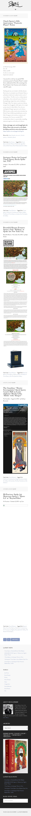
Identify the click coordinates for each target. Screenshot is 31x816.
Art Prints (6, 673)
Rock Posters (12, 142)
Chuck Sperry (15, 4)
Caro (7, 628)
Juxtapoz (18, 214)
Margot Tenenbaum (19, 479)
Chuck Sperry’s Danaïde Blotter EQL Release (14, 651)
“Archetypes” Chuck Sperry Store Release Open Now (16, 659)
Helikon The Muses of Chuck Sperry (14, 213)
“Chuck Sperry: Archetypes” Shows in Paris (13, 657)
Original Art (7, 684)
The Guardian (11, 481)
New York (22, 214)
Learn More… (6, 717)
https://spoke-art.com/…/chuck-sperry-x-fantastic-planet (14, 136)
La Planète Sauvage (18, 144)
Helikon (20, 212)
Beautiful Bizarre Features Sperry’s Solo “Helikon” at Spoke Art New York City (14, 229)
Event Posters (7, 675)
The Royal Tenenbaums (20, 481)
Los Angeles (11, 630)
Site (5, 691)
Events (5, 677)
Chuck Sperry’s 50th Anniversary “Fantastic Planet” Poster (12, 22)
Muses (16, 630)
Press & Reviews (12, 210)
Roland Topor (9, 145)
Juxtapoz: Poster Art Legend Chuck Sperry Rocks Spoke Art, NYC (14, 159)
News (5, 682)
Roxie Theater (16, 145)
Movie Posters (7, 679)
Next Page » (15, 639)
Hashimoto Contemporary (12, 212)
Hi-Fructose (6, 630)
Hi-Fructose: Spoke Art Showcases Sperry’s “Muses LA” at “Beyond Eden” (14, 496)
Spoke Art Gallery (23, 145)
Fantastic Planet (10, 144)
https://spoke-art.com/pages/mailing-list (13, 131)
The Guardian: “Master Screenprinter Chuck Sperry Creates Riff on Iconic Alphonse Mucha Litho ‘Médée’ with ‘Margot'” (14, 391)
